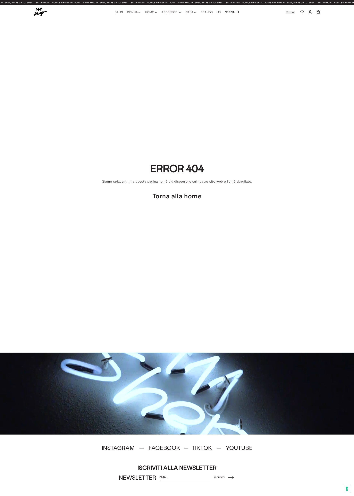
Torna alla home (177, 196)
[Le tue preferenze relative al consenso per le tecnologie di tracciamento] (347, 489)
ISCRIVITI (219, 477)
